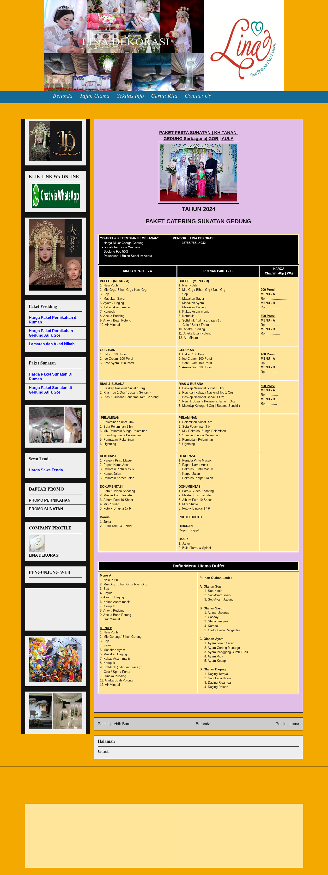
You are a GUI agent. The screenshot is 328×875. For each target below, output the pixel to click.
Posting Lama (287, 724)
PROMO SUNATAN (46, 509)
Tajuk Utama (94, 95)
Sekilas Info (130, 95)
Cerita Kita (164, 95)
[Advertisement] (50, 608)
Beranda (63, 95)
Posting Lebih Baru (114, 724)
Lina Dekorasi (19, 14)
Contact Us (198, 95)
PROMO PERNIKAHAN (50, 500)
